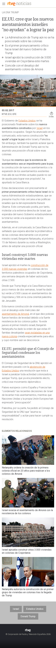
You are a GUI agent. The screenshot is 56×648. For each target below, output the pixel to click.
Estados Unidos (27, 120)
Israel (40, 128)
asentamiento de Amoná (15, 313)
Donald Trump (28, 616)
